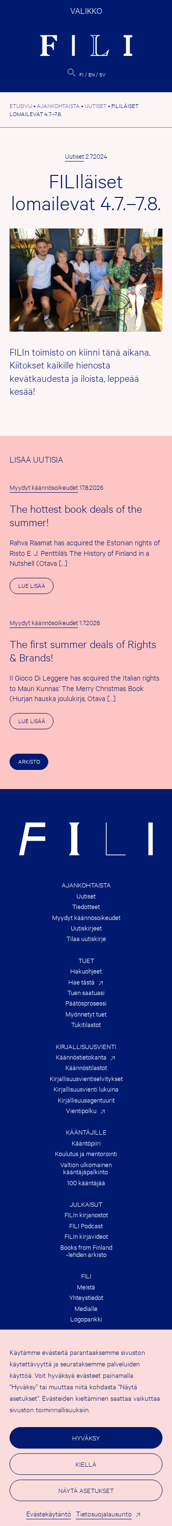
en (91, 74)
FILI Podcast (86, 1225)
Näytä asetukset (86, 1490)
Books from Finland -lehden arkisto (86, 1251)
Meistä (86, 1286)
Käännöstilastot (86, 1067)
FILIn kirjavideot (86, 1236)
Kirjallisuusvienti (86, 1046)
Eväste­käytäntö (48, 1513)
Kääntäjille (86, 1132)
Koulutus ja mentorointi (86, 1153)
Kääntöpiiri (86, 1143)
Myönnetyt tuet (86, 1013)
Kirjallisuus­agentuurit (86, 1100)
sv (102, 74)
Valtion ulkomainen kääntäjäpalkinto (86, 1168)
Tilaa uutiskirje (86, 938)
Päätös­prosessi (86, 1003)
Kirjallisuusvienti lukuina (86, 1089)
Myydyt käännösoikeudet (44, 487)
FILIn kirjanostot (86, 1214)
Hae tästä (81, 981)
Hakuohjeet (86, 970)
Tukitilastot (86, 1024)
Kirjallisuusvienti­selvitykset (86, 1078)
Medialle (86, 1308)
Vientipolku (81, 1110)
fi (81, 74)
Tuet (86, 960)
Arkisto (29, 761)
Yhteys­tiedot (86, 1297)
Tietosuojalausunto (104, 1513)
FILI (86, 1275)
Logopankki (86, 1318)
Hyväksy (86, 1437)
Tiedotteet (86, 906)
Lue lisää (36, 587)
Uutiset (74, 156)
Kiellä (86, 1464)
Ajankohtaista (86, 884)
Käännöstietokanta (81, 1057)
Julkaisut (86, 1204)
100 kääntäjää (86, 1182)
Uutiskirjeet (86, 927)
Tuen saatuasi (86, 992)
